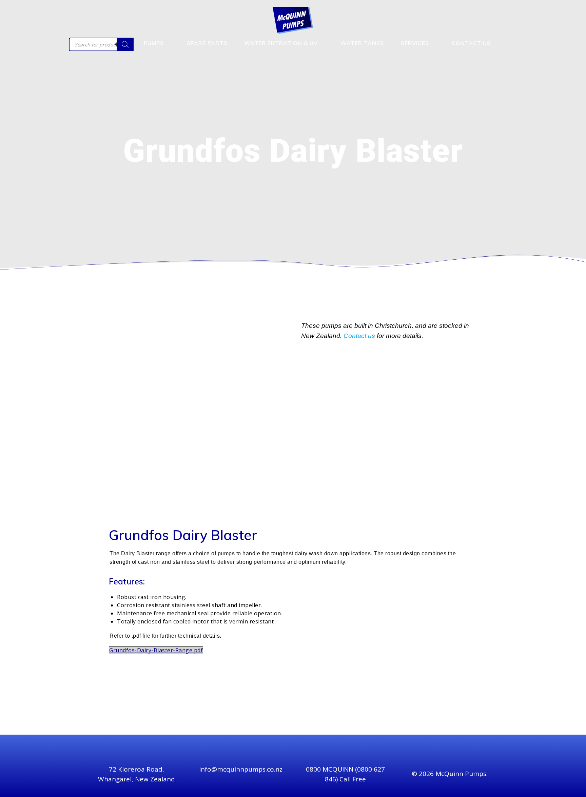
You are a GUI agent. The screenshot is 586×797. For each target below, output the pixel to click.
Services (415, 43)
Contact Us (471, 43)
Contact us (359, 335)
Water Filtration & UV (281, 43)
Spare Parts (207, 43)
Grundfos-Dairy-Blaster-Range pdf (156, 650)
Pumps (154, 43)
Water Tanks (362, 43)
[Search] (125, 44)
